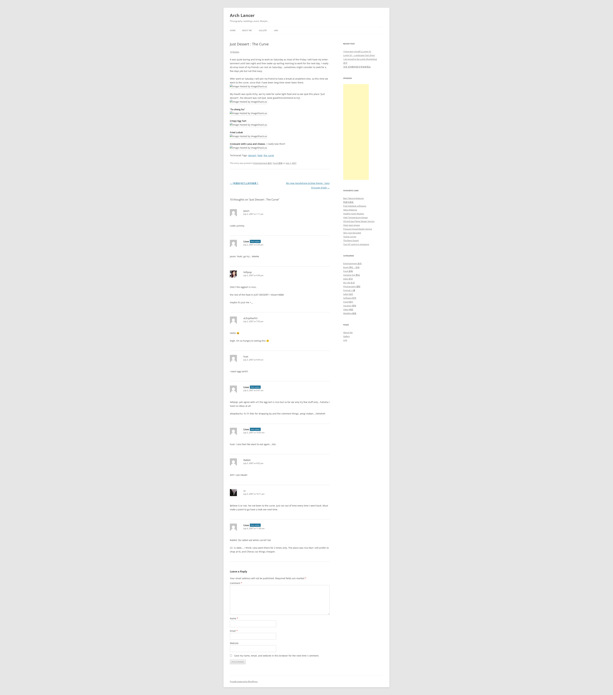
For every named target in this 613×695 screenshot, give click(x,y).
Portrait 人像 (349, 290)
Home (233, 30)
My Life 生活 (349, 282)
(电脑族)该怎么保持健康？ (244, 183)
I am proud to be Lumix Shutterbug (360, 59)
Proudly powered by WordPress (244, 681)
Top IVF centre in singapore (356, 244)
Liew (246, 241)
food (259, 155)
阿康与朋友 (348, 202)
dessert (252, 155)
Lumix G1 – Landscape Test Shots (359, 55)
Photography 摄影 (351, 286)
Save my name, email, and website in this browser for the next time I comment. (276, 655)
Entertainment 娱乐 (262, 163)
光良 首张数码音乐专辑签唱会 (357, 66)
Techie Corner (349, 236)
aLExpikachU (250, 318)
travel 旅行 (348, 301)
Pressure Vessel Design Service (357, 229)
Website (234, 643)
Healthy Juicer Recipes (353, 213)
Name (234, 618)
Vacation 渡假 (349, 305)
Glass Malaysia (350, 209)
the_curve (269, 155)
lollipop (247, 272)
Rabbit (246, 460)
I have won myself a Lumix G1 (357, 51)
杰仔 (345, 63)
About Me (247, 30)
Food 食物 (277, 163)
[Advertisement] (356, 132)
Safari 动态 (348, 294)
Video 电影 (348, 309)
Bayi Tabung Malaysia (353, 198)
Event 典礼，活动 (351, 267)
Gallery (263, 30)
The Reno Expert (351, 240)
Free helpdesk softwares (354, 206)
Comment (236, 583)
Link (276, 30)
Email (234, 630)
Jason (246, 210)
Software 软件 (349, 298)
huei (245, 356)
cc (244, 490)
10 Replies (234, 51)
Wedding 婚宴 (349, 313)
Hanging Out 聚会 (351, 275)
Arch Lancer (242, 15)
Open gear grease (351, 225)
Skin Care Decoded (352, 232)
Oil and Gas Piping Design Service (358, 221)
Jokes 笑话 (348, 278)
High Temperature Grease (355, 217)
